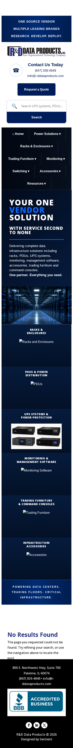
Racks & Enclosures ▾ (36, 146)
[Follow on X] (44, 725)
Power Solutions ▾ (47, 134)
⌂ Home (18, 134)
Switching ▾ (20, 171)
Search (36, 117)
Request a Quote (36, 89)
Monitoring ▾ (56, 158)
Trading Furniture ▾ (22, 158)
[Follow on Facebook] (29, 725)
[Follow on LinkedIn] (36, 725)
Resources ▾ (36, 183)
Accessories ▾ (50, 171)
